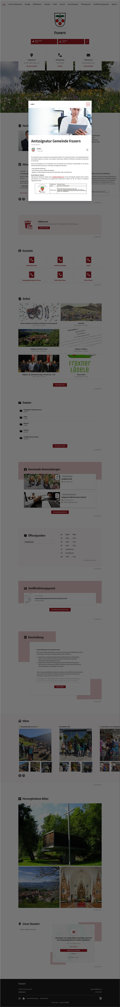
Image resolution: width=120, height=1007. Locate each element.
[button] (60, 121)
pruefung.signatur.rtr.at (58, 177)
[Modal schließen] (60, 503)
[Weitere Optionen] (87, 149)
